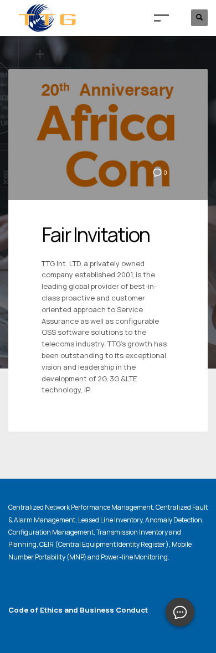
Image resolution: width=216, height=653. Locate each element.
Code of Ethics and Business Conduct (78, 610)
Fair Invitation (96, 234)
